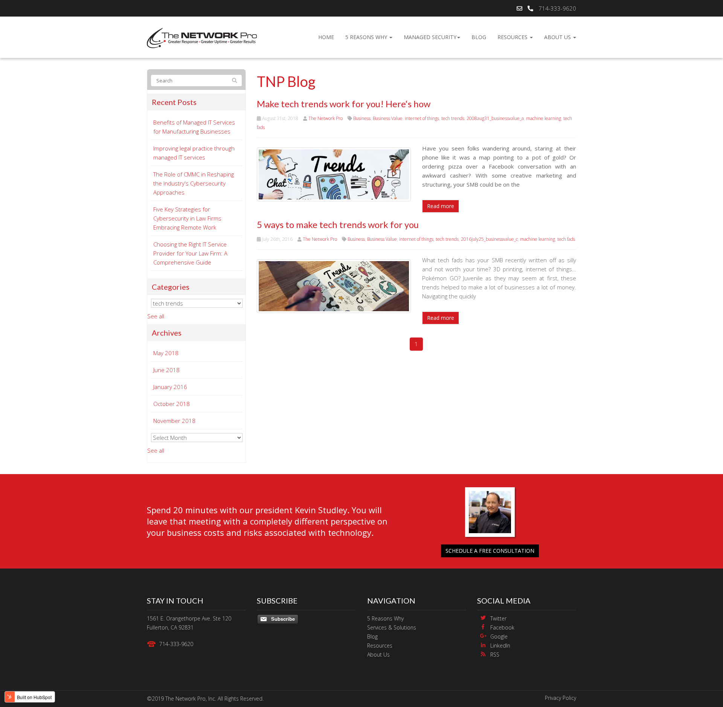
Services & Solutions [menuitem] (391, 627)
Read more (440, 206)
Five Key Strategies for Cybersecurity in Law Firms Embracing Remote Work (187, 218)
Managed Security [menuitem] (430, 37)
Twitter (498, 618)
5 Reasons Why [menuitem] (367, 37)
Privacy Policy (560, 697)
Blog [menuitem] (478, 37)
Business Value (388, 118)
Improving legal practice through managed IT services (194, 152)
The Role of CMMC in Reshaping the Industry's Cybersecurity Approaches (193, 183)
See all (155, 316)
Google (499, 636)
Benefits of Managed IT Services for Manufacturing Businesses (194, 127)
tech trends (452, 118)
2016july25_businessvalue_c (489, 239)
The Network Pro (325, 118)
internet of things (422, 118)
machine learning (543, 118)
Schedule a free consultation (489, 550)
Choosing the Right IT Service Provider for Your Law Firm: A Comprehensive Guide (190, 253)
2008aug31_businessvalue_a (495, 118)
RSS (494, 654)
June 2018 (166, 370)
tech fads (566, 239)
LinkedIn (500, 645)
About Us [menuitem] (558, 37)
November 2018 (174, 420)
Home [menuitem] (326, 37)
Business (362, 118)
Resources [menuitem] (513, 37)
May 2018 (165, 353)
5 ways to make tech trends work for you (338, 224)
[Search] (234, 80)
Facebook (502, 627)
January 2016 (170, 387)
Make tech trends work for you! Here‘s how (343, 103)
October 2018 (171, 403)
